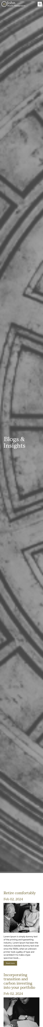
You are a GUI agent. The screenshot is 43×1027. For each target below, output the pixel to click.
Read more (10, 963)
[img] (21, 918)
